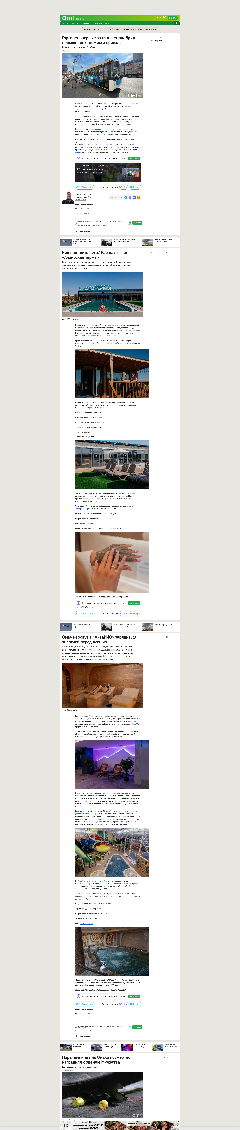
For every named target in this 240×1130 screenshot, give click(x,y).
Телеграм (136, 187)
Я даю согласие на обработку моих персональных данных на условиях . (98, 222)
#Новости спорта (68, 1070)
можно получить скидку (102, 149)
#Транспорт (66, 51)
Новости (65, 23)
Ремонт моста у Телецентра (92, 29)
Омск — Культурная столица (147, 29)
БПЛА (117, 29)
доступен (79, 152)
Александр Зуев (156, 40)
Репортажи (85, 23)
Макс (125, 187)
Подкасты (74, 23)
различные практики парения (115, 793)
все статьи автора (80, 199)
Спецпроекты (97, 23)
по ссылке (107, 904)
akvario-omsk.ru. (86, 923)
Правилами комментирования (99, 225)
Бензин (108, 29)
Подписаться (134, 158)
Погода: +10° (161, 18)
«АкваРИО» (88, 716)
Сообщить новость (86, 187)
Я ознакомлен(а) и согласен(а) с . (92, 225)
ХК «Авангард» (129, 29)
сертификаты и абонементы (102, 881)
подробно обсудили (96, 129)
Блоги (107, 23)
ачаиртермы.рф (86, 523)
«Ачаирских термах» (85, 328)
